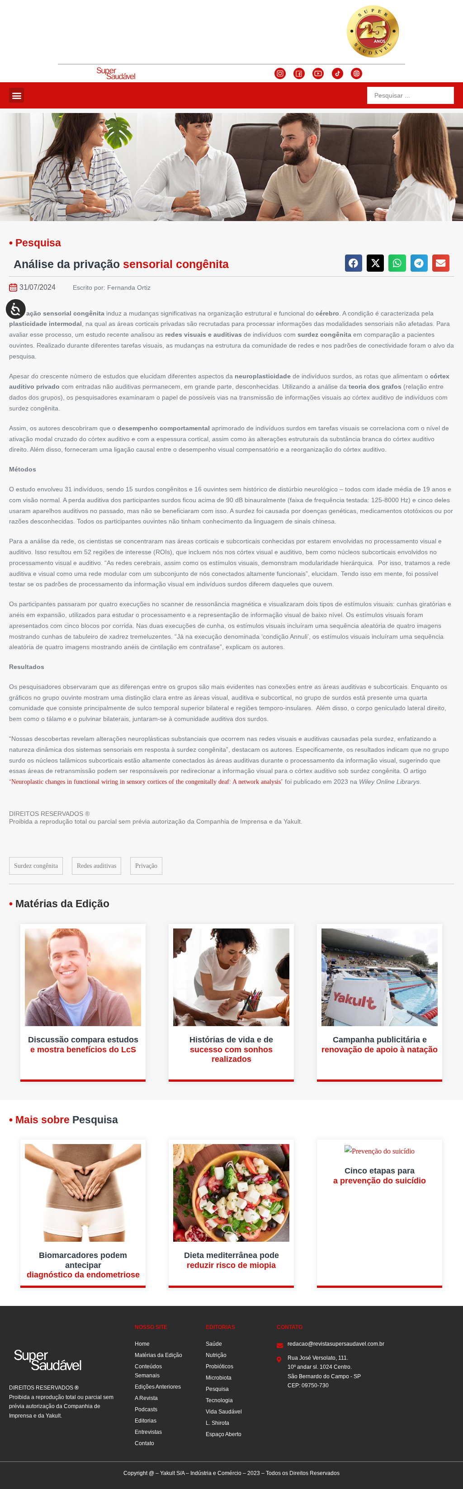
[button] (16, 95)
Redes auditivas (96, 865)
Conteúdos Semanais (148, 1371)
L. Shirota (217, 1423)
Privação (146, 865)
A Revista (146, 1398)
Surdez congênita (36, 865)
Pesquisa (217, 1389)
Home (142, 1344)
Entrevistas (148, 1432)
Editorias (145, 1421)
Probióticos (219, 1366)
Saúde (214, 1344)
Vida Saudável (224, 1412)
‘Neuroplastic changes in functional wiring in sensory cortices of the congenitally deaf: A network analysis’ (146, 781)
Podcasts (146, 1409)
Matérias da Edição (158, 1355)
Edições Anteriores (158, 1387)
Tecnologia (219, 1400)
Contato (144, 1443)
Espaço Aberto (223, 1434)
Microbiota (219, 1378)
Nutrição (216, 1355)
